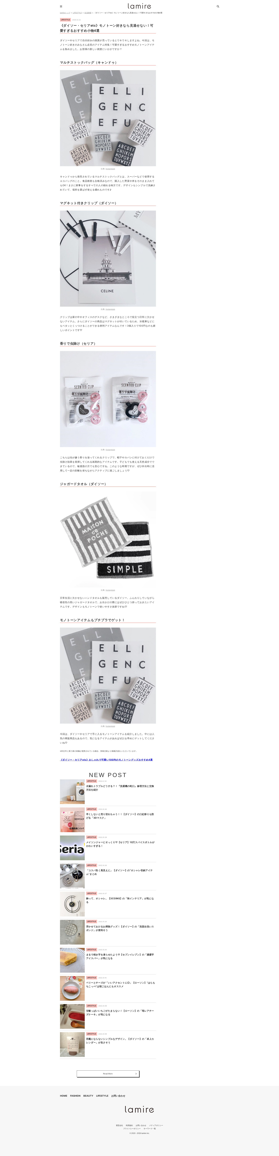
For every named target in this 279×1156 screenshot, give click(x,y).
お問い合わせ (118, 1095)
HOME (63, 1095)
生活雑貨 (87, 13)
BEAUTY (88, 1095)
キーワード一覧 (150, 1128)
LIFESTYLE (77, 13)
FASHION (75, 1095)
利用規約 (129, 1125)
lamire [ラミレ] (139, 6)
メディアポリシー (156, 1125)
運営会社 (119, 1125)
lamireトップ (65, 13)
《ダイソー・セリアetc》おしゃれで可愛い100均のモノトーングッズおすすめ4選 (106, 759)
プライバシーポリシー (132, 1128)
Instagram (110, 169)
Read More (108, 1074)
